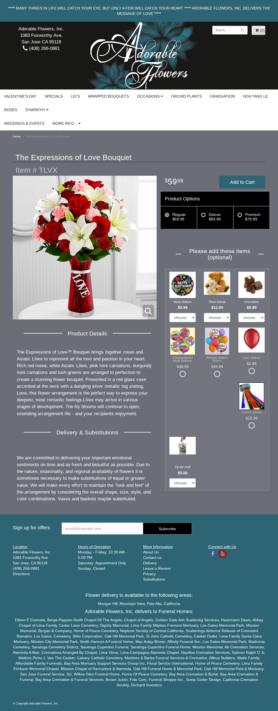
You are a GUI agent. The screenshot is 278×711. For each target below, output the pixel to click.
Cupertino (105, 647)
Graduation (222, 96)
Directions (21, 574)
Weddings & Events (24, 123)
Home (17, 136)
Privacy (149, 574)
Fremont (174, 625)
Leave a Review (156, 568)
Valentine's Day (20, 96)
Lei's (75, 96)
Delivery (150, 563)
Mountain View (132, 603)
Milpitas (159, 625)
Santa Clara (251, 636)
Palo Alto (154, 603)
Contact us (152, 557)
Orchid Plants (186, 96)
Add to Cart (242, 182)
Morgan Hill (108, 603)
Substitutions (154, 579)
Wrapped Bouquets (108, 96)
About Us (151, 552)
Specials (54, 96)
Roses (10, 110)
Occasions (148, 96)
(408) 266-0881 (44, 48)
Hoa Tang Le (255, 96)
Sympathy (35, 110)
